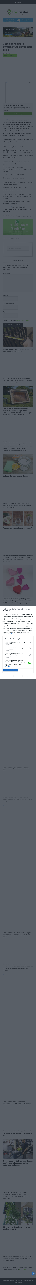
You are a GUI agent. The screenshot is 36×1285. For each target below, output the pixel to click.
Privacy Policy (27, 676)
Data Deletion (8, 676)
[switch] (29, 642)
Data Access (18, 676)
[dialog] (18, 642)
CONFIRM (11, 670)
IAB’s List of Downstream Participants (20, 634)
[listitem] (18, 639)
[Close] (32, 609)
